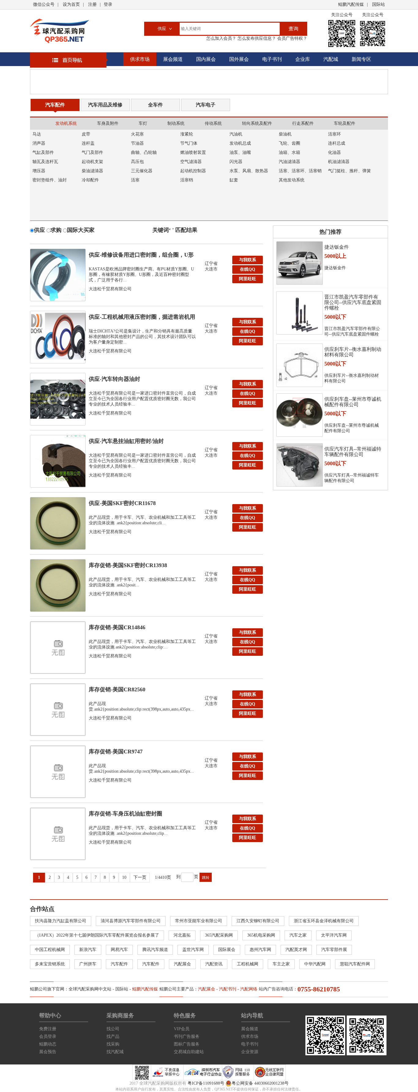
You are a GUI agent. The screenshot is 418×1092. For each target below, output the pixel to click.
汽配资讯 (213, 964)
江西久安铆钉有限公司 (258, 921)
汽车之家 (298, 935)
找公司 (112, 1029)
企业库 (302, 59)
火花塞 (137, 134)
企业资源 (249, 1051)
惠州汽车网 (260, 949)
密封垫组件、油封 (49, 180)
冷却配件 (90, 180)
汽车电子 (205, 104)
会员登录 (47, 1036)
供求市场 (140, 59)
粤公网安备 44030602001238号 (260, 1083)
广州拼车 (87, 964)
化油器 (334, 152)
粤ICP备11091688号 (206, 1083)
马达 (36, 134)
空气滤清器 (191, 161)
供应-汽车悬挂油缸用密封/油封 (126, 441)
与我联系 (247, 260)
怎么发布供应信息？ (256, 38)
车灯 (143, 123)
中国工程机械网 (50, 949)
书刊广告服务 (187, 1036)
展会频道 (173, 59)
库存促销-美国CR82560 (117, 689)
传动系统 (213, 123)
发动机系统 (66, 123)
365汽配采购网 (219, 935)
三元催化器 (141, 171)
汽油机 (236, 134)
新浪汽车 (87, 949)
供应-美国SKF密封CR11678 (122, 503)
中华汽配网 (315, 964)
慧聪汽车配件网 (355, 964)
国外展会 (239, 59)
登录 (108, 4)
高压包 (137, 161)
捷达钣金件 (336, 247)
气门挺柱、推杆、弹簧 (349, 171)
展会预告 (47, 1051)
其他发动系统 (291, 180)
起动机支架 (92, 161)
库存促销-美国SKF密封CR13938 (128, 565)
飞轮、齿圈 (289, 143)
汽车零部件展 (334, 949)
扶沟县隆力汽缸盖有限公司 (60, 921)
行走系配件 (303, 123)
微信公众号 (43, 4)
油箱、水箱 (289, 152)
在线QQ (247, 269)
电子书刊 (272, 59)
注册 (92, 4)
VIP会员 (181, 1029)
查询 (293, 28)
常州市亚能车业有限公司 (198, 921)
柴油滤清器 (92, 171)
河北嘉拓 (182, 935)
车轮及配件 (344, 123)
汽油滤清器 (289, 161)
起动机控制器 (193, 171)
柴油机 (285, 134)
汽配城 (330, 59)
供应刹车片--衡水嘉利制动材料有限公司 (352, 352)
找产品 (112, 1036)
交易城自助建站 (189, 1051)
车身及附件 (107, 123)
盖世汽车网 (193, 949)
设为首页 (71, 4)
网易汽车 (119, 949)
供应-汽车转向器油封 (114, 379)
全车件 (155, 104)
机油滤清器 (338, 161)
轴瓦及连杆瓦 (45, 161)
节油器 (137, 143)
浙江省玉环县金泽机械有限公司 (324, 921)
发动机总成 (240, 143)
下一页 (139, 877)
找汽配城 (115, 1051)
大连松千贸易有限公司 (110, 289)
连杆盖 (88, 143)
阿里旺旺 (247, 279)
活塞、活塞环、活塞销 (300, 171)
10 (124, 877)
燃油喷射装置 (193, 152)
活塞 (135, 180)
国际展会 (226, 949)
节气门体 (188, 143)
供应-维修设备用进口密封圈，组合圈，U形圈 (141, 256)
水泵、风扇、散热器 (249, 171)
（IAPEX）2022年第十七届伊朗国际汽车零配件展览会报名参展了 (97, 935)
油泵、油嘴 (240, 152)
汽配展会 (182, 964)
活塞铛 (186, 180)
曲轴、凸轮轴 (144, 152)
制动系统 (176, 123)
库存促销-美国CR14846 (117, 627)
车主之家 (281, 964)
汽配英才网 (296, 949)
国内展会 (206, 59)
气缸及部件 (43, 152)
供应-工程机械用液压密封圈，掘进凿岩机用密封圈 (142, 318)
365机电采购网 (261, 935)
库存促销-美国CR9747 (116, 751)
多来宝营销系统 (50, 964)
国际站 (378, 4)
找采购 (112, 1044)
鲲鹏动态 (47, 1044)
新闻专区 (361, 59)
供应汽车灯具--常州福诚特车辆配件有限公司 (352, 451)
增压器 (38, 171)
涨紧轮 (186, 134)
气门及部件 (92, 152)
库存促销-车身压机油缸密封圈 (125, 814)
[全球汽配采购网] (59, 31)
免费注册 (47, 1029)
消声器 (38, 143)
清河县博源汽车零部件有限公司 (131, 921)
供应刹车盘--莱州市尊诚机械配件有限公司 (352, 401)
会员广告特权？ (291, 38)
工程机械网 (247, 964)
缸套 (234, 180)
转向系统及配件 (257, 123)
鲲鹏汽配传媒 (351, 4)
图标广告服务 (187, 1044)
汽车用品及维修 (105, 104)
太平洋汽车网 (334, 935)
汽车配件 (55, 104)
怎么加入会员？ (221, 38)
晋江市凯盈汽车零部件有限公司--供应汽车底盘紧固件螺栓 (352, 302)
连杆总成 (336, 143)
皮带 (86, 134)
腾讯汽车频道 (155, 949)
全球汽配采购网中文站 (90, 989)
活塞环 (334, 134)
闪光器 (236, 161)
